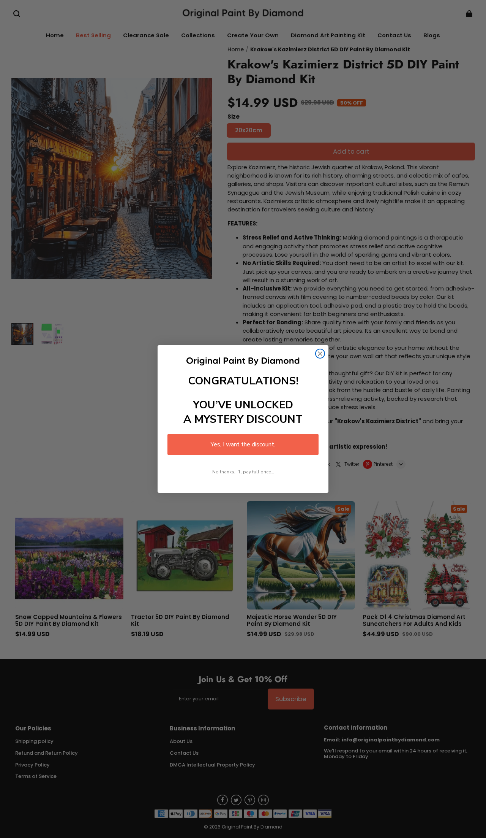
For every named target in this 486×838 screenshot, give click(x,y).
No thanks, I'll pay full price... (243, 472)
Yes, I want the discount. (243, 444)
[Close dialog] (320, 353)
